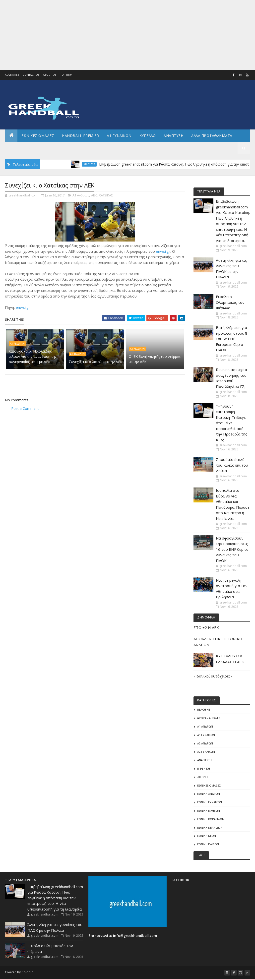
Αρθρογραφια (22, 148)
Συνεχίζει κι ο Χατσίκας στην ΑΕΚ (95, 361)
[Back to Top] (247, 973)
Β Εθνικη (203, 768)
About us (49, 74)
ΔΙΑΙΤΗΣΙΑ (76, 164)
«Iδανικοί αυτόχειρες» (213, 675)
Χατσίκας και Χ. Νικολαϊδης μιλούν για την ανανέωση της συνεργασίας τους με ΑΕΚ (32, 356)
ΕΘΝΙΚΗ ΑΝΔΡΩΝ (208, 793)
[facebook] (234, 75)
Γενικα (49, 148)
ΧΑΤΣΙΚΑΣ (106, 195)
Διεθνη (71, 148)
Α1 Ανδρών (80, 195)
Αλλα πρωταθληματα (211, 135)
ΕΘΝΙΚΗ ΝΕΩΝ (206, 836)
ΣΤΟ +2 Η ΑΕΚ (206, 627)
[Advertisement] (127, 35)
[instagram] (240, 75)
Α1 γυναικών (206, 735)
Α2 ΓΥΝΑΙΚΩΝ (206, 751)
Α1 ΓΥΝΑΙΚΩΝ (119, 135)
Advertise (12, 74)
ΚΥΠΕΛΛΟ (147, 135)
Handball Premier (80, 135)
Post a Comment (25, 408)
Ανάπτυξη (204, 760)
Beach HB (203, 709)
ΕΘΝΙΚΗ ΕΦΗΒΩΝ (208, 810)
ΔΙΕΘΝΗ (202, 777)
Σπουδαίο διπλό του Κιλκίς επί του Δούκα (232, 465)
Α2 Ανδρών (205, 743)
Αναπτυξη (173, 135)
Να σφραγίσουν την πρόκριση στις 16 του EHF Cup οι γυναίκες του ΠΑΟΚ (232, 549)
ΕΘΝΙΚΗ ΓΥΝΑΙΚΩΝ (209, 802)
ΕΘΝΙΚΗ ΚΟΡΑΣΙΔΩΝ (210, 819)
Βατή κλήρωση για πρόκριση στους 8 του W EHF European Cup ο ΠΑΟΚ (231, 338)
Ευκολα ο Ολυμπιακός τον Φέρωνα (230, 302)
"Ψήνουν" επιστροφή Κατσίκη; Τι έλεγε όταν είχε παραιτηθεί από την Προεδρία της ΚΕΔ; (231, 423)
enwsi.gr (163, 251)
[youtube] (247, 75)
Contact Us (31, 74)
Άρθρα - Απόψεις (209, 718)
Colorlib (27, 972)
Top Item (66, 74)
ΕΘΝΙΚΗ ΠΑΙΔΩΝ (208, 844)
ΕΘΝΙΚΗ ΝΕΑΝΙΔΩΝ (209, 827)
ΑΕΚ (94, 195)
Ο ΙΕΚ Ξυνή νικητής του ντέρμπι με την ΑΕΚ (154, 359)
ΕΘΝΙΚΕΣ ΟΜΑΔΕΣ (37, 135)
